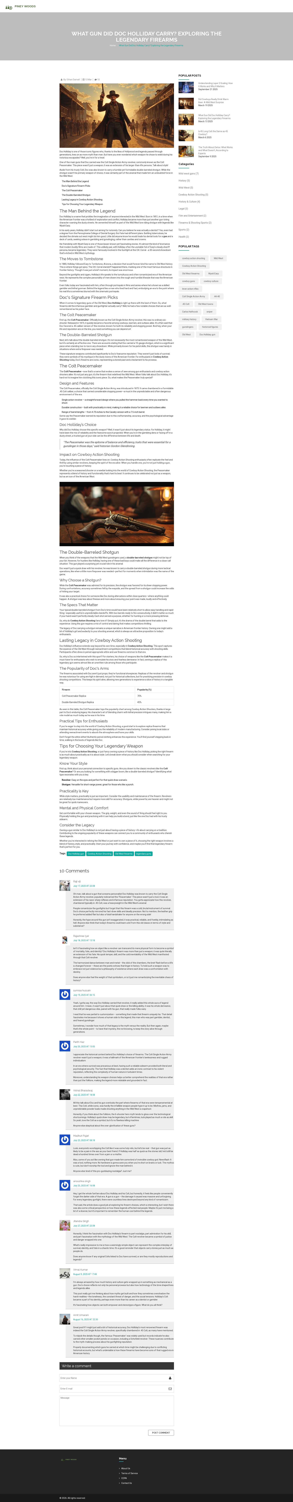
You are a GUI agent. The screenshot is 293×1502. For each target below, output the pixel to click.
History (184, 180)
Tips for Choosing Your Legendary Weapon (82, 204)
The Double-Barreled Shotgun (76, 195)
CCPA (124, 1478)
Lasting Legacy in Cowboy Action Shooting (82, 199)
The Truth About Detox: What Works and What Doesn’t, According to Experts (215, 150)
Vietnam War (211, 319)
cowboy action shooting (193, 258)
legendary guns (143, 854)
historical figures (210, 327)
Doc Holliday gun (76, 854)
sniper (210, 311)
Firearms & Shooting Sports (195, 222)
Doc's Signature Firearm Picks (76, 186)
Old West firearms (123, 854)
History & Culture (189, 201)
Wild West (186, 187)
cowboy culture (211, 281)
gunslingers (187, 327)
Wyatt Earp (213, 273)
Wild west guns (189, 173)
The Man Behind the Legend (75, 181)
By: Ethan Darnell (71, 79)
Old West (186, 334)
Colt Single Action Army (193, 296)
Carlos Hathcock (190, 311)
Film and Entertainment (192, 215)
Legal (183, 208)
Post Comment (161, 1433)
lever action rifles (190, 289)
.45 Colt (185, 304)
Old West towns (205, 304)
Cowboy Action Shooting (99, 854)
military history (189, 319)
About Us (125, 1468)
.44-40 (217, 296)
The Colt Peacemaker (72, 190)
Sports (184, 229)
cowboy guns (188, 281)
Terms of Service (129, 1473)
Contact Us (126, 1483)
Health (184, 236)
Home (113, 45)
